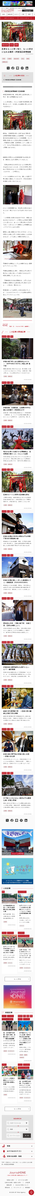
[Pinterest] (22, 68)
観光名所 (16, 58)
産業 (29, 14)
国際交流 (5, 62)
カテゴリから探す (23, 1180)
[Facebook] (13, 68)
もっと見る (17, 979)
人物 (23, 14)
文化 (23, 58)
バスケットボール (24, 18)
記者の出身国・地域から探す (13, 1182)
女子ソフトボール (9, 18)
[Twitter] (8, 68)
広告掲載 (20, 10)
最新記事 (10, 14)
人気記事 (27, 1182)
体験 (28, 58)
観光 (4, 14)
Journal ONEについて (21, 1185)
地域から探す (10, 1180)
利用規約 (27, 1187)
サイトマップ (17, 1187)
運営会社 (7, 1187)
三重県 (9, 58)
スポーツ (16, 14)
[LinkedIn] (27, 68)
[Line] (17, 68)
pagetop (31, 1192)
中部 (4, 58)
